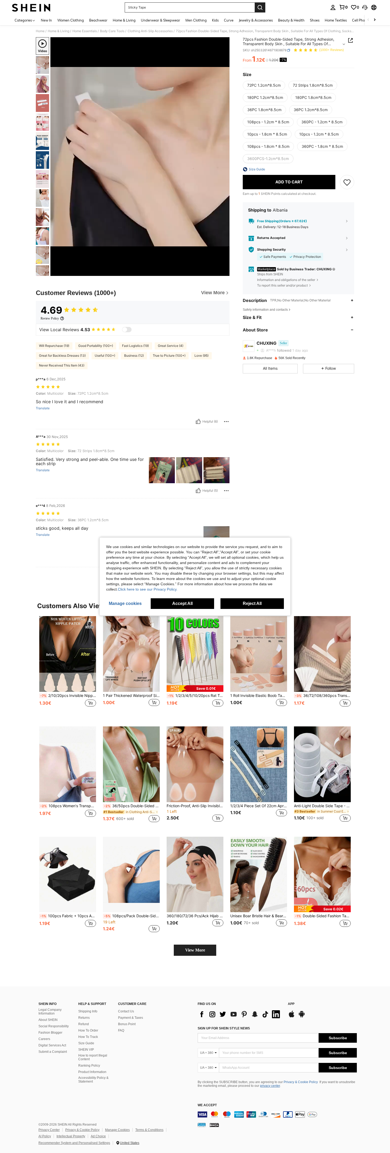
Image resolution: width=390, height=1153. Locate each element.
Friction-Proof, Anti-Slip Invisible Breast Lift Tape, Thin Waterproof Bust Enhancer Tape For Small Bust (195, 806)
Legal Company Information (50, 1011)
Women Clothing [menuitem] (70, 20)
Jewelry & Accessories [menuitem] (256, 20)
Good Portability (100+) (95, 346)
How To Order (88, 1030)
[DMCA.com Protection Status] (214, 1125)
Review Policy (50, 318)
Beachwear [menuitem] (98, 20)
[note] (195, 688)
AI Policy (44, 1136)
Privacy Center (49, 1130)
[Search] (260, 7)
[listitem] (67, 667)
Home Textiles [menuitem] (336, 20)
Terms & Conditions (149, 1130)
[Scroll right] (374, 20)
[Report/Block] (226, 421)
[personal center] (333, 7)
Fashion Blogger (50, 1032)
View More (195, 950)
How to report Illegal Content (92, 1057)
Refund (83, 1024)
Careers (44, 1039)
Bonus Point (127, 1024)
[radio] (264, 85)
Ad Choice (98, 1136)
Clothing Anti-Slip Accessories (150, 31)
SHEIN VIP (86, 1049)
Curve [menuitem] (228, 20)
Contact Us (126, 1011)
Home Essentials (84, 31)
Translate (43, 408)
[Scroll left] (368, 20)
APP (291, 1004)
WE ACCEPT (207, 1105)
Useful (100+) (105, 355)
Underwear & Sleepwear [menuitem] (160, 20)
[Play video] (140, 156)
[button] (365, 7)
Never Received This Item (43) (61, 365)
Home (40, 31)
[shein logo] (31, 7)
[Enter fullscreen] (224, 272)
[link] (343, 7)
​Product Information (92, 1072)
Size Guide (86, 1043)
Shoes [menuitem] (314, 20)
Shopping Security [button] (271, 249)
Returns (84, 1018)
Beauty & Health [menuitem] (291, 20)
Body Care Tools (112, 31)
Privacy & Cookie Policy (301, 1082)
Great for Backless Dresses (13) (62, 355)
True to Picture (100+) (169, 355)
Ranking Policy (89, 1065)
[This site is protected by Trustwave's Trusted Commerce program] (202, 1125)
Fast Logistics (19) (135, 346)
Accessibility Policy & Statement (93, 1079)
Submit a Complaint (52, 1052)
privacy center (270, 1086)
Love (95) (201, 355)
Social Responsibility (53, 1026)
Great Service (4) (170, 346)
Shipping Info (87, 1011)
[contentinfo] (277, 1114)
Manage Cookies (117, 1130)
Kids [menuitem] (215, 20)
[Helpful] (198, 421)
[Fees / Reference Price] (267, 60)
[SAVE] (347, 182)
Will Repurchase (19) (54, 346)
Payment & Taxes (130, 1018)
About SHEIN (48, 1020)
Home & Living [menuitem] (124, 20)
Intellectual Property (71, 1136)
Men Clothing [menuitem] (196, 20)
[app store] (291, 1017)
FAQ (121, 1030)
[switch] (127, 329)
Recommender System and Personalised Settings (74, 1143)
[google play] (301, 1017)
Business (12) (134, 355)
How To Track (88, 1037)
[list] (240, 1014)
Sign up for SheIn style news (224, 1028)
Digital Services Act (52, 1045)
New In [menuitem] (46, 20)
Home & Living (58, 31)
